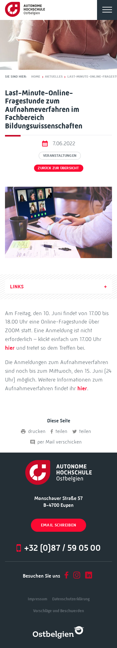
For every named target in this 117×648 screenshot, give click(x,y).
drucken (37, 431)
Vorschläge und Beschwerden (58, 610)
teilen (61, 431)
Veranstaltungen (59, 155)
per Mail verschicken (59, 442)
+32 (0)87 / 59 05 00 (62, 548)
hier (10, 348)
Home (35, 77)
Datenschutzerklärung (71, 599)
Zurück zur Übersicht (58, 168)
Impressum (37, 599)
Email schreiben (58, 525)
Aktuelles (54, 77)
